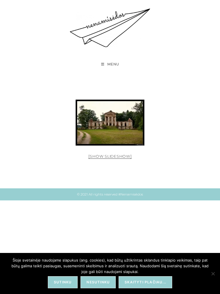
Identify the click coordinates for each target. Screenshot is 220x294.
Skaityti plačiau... (145, 282)
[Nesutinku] (213, 273)
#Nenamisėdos (130, 194)
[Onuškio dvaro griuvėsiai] (110, 123)
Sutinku (63, 282)
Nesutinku (98, 282)
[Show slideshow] (110, 156)
